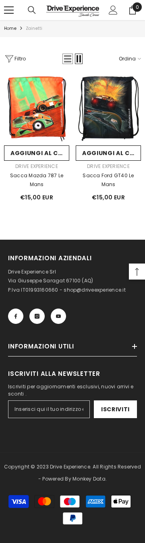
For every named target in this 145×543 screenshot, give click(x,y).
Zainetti (34, 28)
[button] (67, 59)
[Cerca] (32, 10)
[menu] (9, 10)
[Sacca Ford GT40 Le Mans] (108, 108)
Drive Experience (36, 166)
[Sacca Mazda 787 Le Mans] (36, 108)
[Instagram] (37, 316)
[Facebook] (15, 316)
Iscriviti (115, 409)
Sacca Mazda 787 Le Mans (36, 180)
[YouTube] (58, 316)
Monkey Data (89, 478)
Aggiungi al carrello (39, 153)
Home (10, 28)
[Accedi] (113, 10)
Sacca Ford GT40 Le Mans (108, 180)
